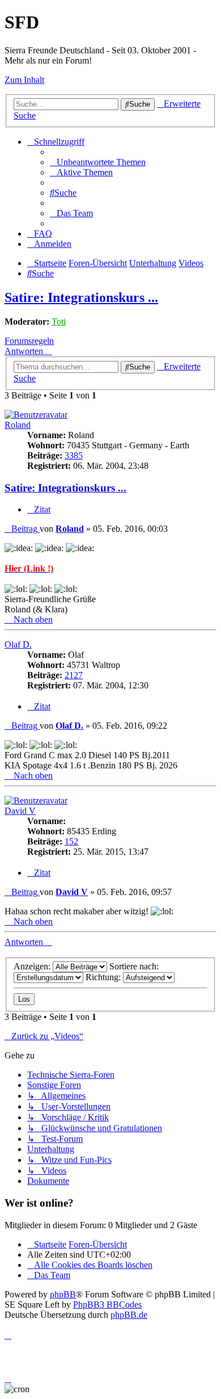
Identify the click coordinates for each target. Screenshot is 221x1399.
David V (20, 811)
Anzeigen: (33, 966)
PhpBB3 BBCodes (107, 1304)
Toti (59, 321)
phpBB (63, 1294)
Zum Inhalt (24, 80)
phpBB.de (128, 1315)
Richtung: (104, 977)
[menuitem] (98, 162)
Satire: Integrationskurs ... (81, 297)
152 (71, 841)
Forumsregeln (29, 341)
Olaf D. (18, 644)
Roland (18, 425)
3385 (74, 455)
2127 (74, 675)
